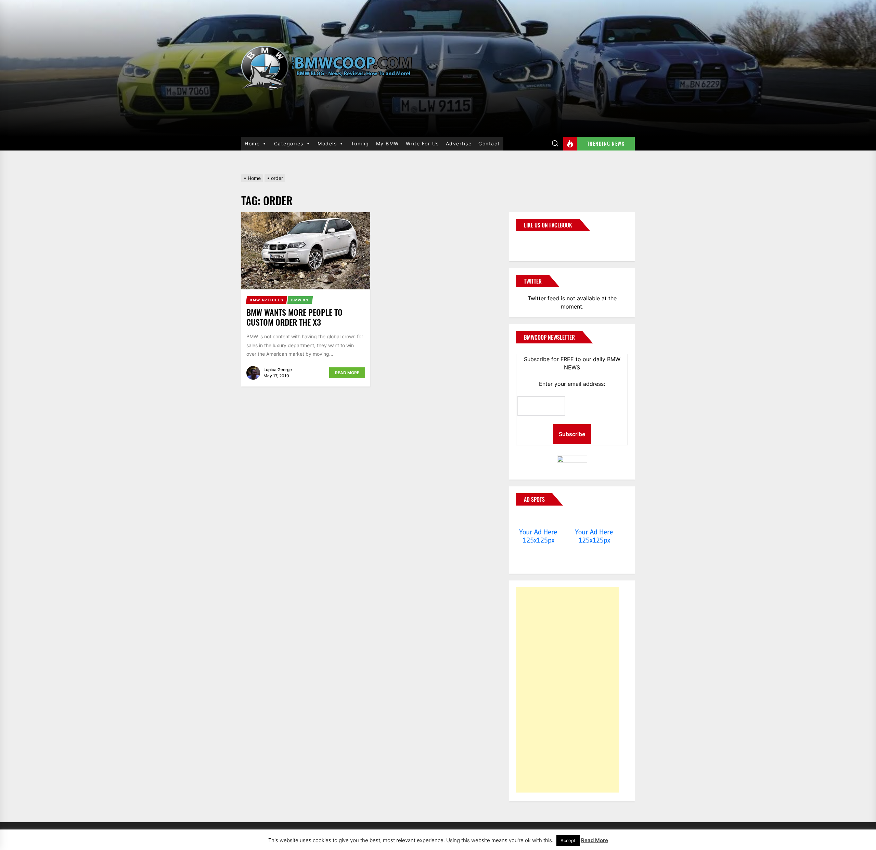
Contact (489, 143)
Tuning (360, 143)
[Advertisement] (567, 690)
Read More (347, 372)
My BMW (387, 143)
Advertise (459, 143)
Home (252, 143)
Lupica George (277, 369)
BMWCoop (538, 242)
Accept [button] (568, 840)
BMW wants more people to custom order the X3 (294, 317)
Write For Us (422, 143)
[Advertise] (538, 518)
